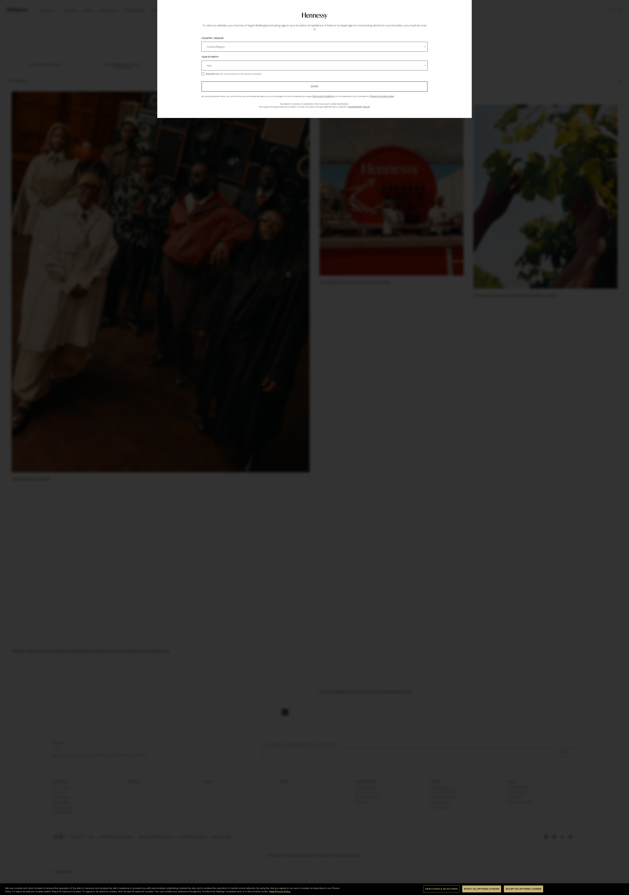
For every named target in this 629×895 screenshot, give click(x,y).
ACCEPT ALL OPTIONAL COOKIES (524, 888)
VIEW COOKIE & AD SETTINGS (441, 888)
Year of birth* (210, 56)
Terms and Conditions (323, 96)
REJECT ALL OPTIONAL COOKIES (481, 888)
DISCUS (366, 106)
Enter (314, 86)
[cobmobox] (314, 47)
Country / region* (212, 38)
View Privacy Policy (280, 891)
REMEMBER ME (212, 74)
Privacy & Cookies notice (382, 96)
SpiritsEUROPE (355, 106)
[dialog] (314, 447)
